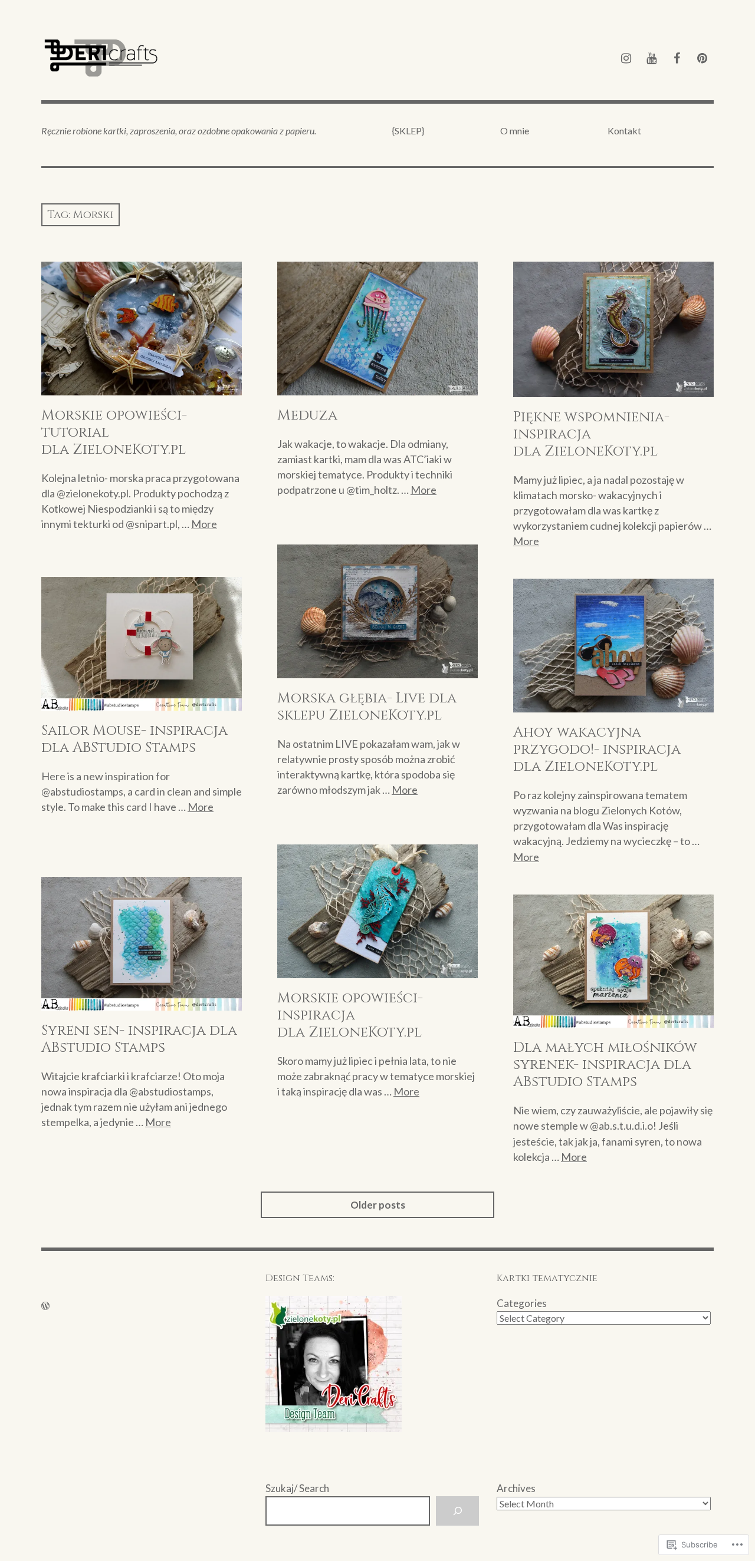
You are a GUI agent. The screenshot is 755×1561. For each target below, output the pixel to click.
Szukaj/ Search (297, 1488)
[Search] (457, 1511)
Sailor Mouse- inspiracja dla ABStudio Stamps (134, 739)
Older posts (377, 1205)
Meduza (307, 415)
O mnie (514, 130)
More (204, 523)
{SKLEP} (408, 130)
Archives (516, 1488)
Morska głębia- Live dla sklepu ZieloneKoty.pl (367, 707)
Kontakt (624, 130)
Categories (522, 1303)
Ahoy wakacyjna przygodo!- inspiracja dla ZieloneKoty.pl (597, 749)
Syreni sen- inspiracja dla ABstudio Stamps (139, 1039)
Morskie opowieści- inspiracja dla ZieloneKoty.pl (350, 1015)
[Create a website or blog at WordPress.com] (45, 1305)
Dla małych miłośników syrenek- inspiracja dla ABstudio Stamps (605, 1064)
